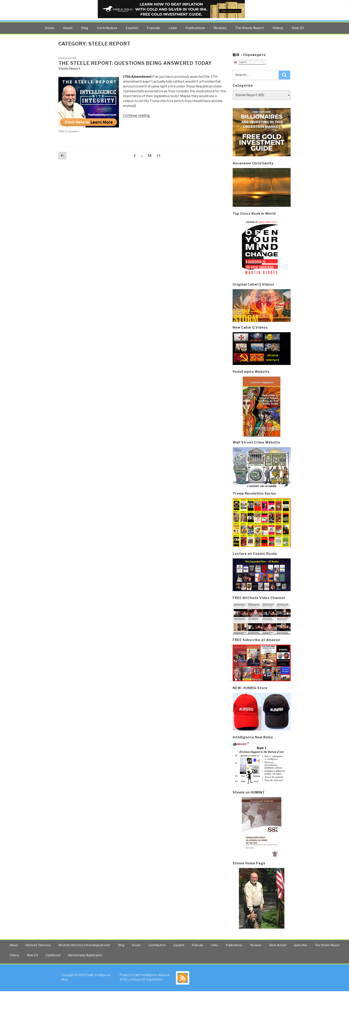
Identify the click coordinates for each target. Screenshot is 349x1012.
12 (151, 155)
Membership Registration (85, 955)
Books (136, 945)
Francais (153, 28)
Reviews (219, 28)
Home (49, 28)
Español (132, 28)
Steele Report (69, 68)
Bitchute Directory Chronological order (84, 945)
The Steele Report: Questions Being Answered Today (135, 63)
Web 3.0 (298, 28)
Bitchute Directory (38, 945)
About (68, 28)
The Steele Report (249, 28)
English (242, 62)
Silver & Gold (277, 945)
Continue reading (136, 115)
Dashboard (53, 955)
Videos (277, 28)
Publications (195, 28)
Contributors (107, 28)
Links (173, 28)
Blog (84, 28)
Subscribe (300, 945)
